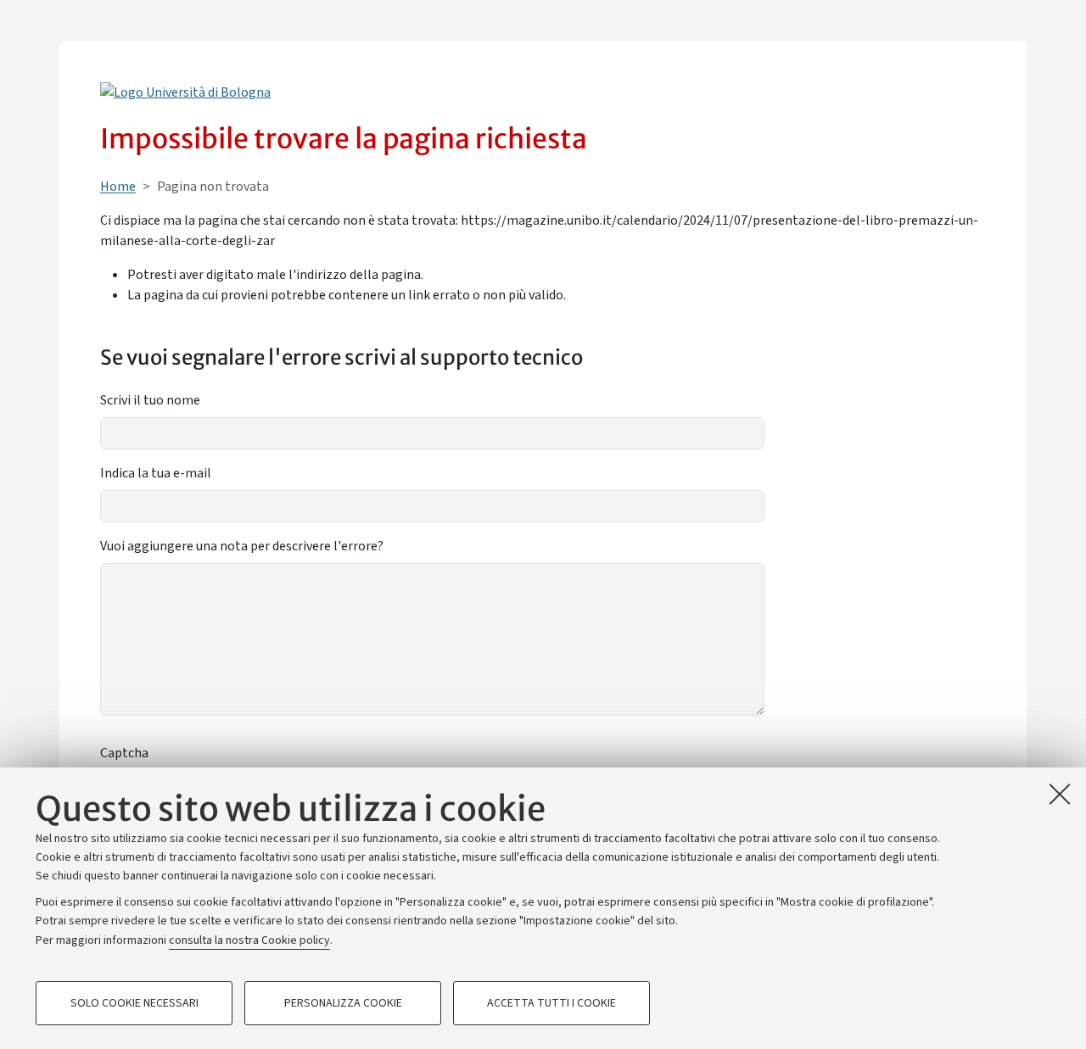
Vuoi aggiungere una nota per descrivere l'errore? (241, 546)
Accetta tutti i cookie (551, 1003)
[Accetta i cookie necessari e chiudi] (1059, 793)
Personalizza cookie (343, 1003)
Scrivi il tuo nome (150, 400)
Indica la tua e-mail (155, 473)
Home (118, 186)
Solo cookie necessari (134, 1003)
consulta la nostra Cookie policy (249, 940)
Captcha (124, 753)
